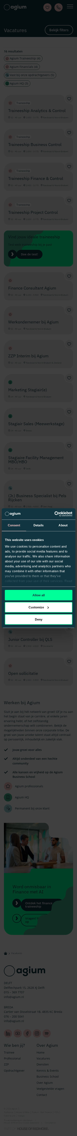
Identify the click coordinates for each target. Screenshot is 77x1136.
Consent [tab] (14, 525)
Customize (36, 607)
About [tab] (63, 525)
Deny (38, 619)
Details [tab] (38, 525)
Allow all (38, 595)
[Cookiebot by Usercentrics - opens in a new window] (54, 513)
